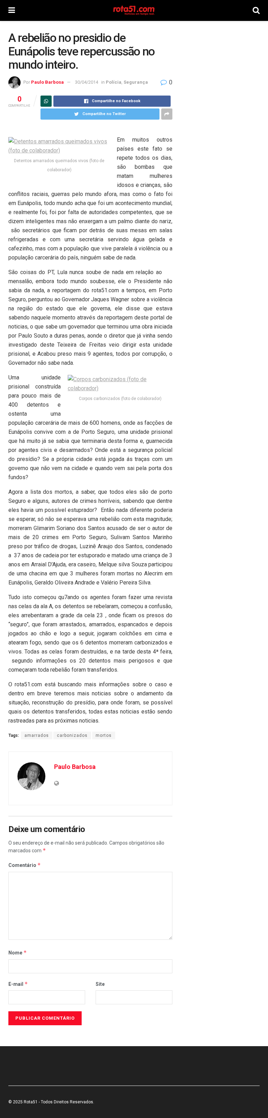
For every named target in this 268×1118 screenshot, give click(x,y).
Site (100, 984)
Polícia (113, 82)
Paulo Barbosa (47, 82)
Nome (17, 952)
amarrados (36, 735)
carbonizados (72, 735)
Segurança (136, 82)
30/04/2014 (86, 82)
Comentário (24, 865)
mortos (104, 735)
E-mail (18, 984)
